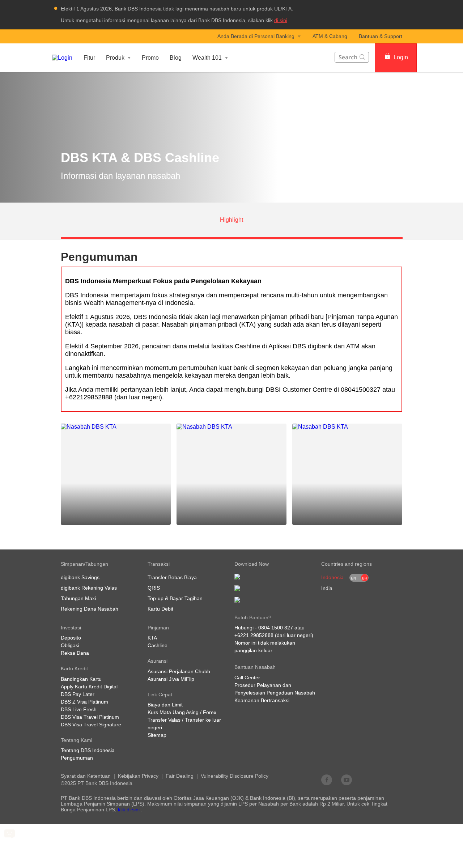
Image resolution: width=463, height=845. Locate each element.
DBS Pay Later (77, 694)
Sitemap (157, 735)
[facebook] (326, 779)
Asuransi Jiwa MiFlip (171, 679)
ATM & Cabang (330, 36)
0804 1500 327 (275, 627)
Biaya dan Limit (165, 705)
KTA (152, 638)
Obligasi (70, 645)
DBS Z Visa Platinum (84, 702)
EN (353, 578)
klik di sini (129, 809)
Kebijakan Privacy (138, 776)
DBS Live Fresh (79, 709)
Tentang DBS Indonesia (88, 750)
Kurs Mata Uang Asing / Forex (182, 712)
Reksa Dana (75, 653)
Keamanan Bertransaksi (261, 700)
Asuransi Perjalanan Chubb (179, 671)
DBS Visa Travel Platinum (90, 717)
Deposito (71, 638)
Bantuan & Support (380, 36)
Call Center (247, 677)
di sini (280, 20)
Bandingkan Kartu (81, 679)
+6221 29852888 (253, 635)
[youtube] (346, 779)
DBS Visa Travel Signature (91, 724)
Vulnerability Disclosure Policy (234, 776)
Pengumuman (77, 758)
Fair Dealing (180, 776)
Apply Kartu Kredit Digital (89, 686)
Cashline (157, 645)
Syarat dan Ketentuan (86, 776)
